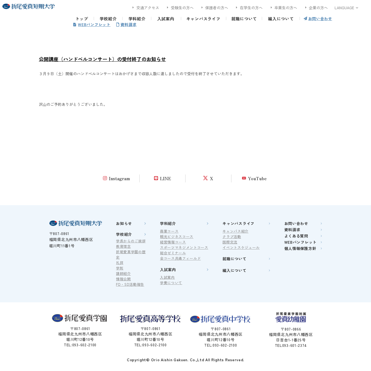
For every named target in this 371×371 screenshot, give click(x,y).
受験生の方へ (180, 7)
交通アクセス (145, 7)
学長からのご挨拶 (131, 240)
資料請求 (129, 24)
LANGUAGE (344, 7)
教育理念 (123, 246)
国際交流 (229, 242)
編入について (281, 18)
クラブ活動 (231, 236)
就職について (244, 18)
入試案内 (165, 18)
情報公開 (123, 278)
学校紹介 (108, 18)
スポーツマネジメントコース (184, 247)
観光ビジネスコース (176, 236)
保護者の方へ (214, 7)
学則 (119, 268)
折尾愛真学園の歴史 (131, 254)
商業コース (169, 231)
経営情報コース (173, 242)
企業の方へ (316, 7)
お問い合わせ (320, 18)
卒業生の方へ (283, 7)
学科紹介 (137, 18)
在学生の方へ (249, 7)
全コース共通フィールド (180, 258)
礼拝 (119, 262)
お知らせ (124, 223)
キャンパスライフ (203, 18)
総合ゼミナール (173, 252)
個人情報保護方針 (300, 248)
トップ (81, 18)
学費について (171, 282)
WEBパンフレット (94, 24)
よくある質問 (296, 236)
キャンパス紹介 (235, 231)
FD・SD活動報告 (130, 284)
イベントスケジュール (241, 247)
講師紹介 (123, 273)
